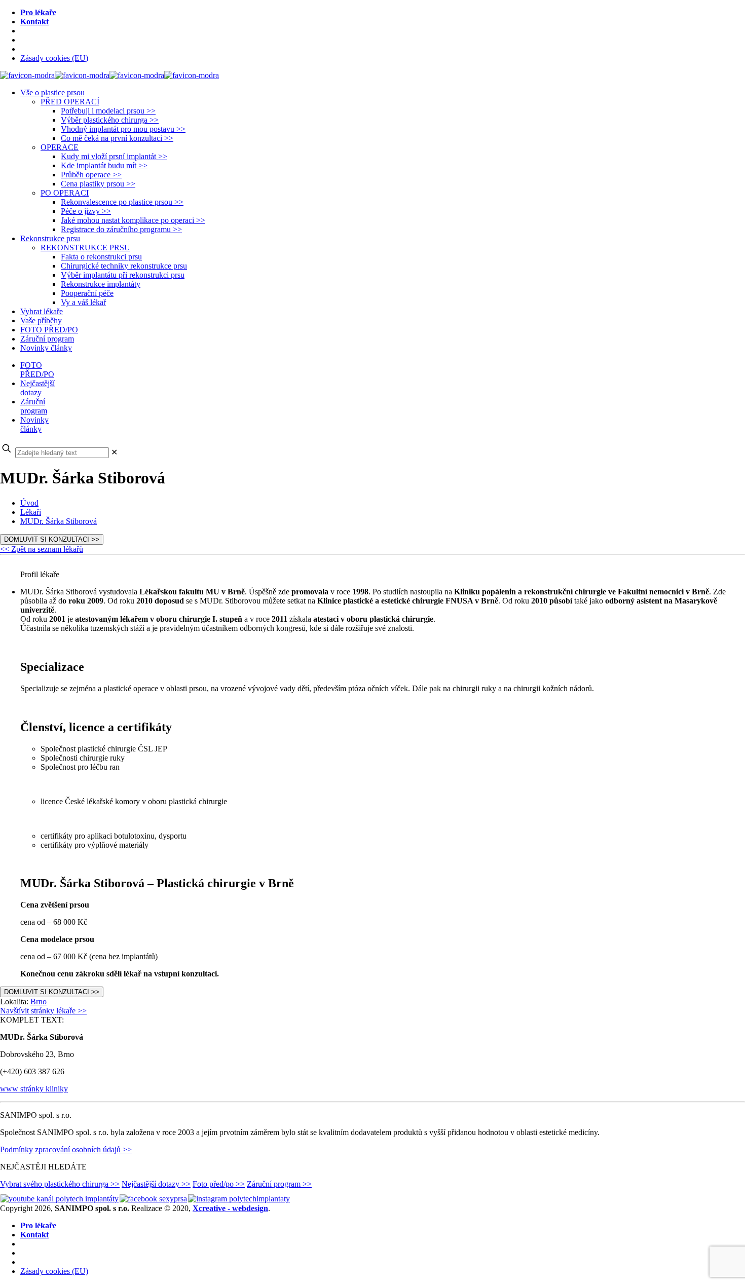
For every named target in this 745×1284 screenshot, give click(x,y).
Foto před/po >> (219, 1184)
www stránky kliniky (34, 1088)
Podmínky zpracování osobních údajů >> (66, 1149)
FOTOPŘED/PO (37, 370)
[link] (114, 452)
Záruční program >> (279, 1184)
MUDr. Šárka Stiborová (58, 521)
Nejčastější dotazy (37, 388)
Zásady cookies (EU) (54, 58)
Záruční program (33, 406)
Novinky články (34, 424)
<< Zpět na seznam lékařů (41, 549)
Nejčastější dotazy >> (156, 1184)
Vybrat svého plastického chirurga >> (60, 1184)
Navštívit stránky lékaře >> (43, 1010)
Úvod (29, 503)
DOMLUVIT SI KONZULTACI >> (51, 539)
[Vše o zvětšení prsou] (109, 75)
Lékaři (30, 512)
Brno (38, 1001)
